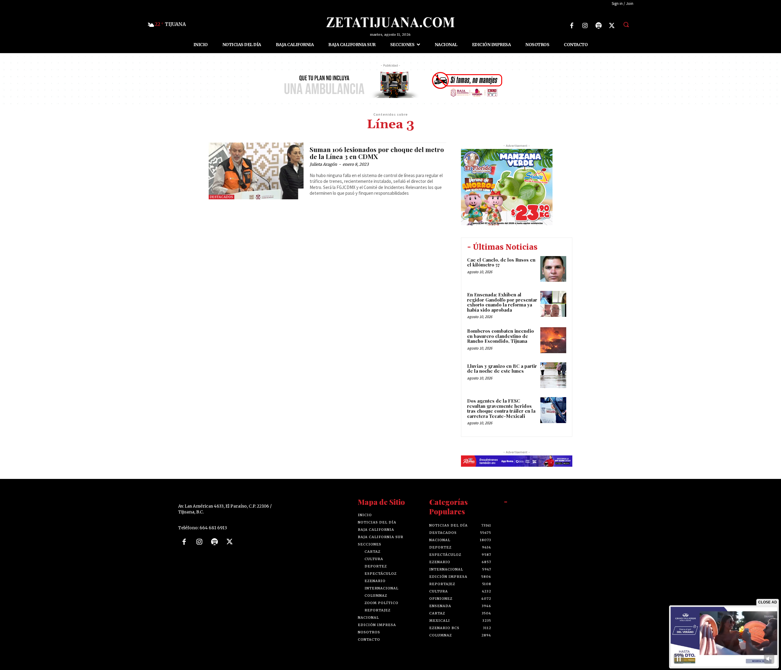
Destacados (221, 197)
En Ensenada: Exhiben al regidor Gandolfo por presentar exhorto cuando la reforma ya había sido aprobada (502, 302)
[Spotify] (598, 25)
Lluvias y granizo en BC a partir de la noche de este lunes (502, 368)
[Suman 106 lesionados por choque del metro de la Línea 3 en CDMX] (256, 171)
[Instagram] (585, 25)
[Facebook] (572, 25)
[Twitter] (612, 25)
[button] (626, 24)
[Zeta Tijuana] (390, 22)
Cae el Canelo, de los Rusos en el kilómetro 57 (501, 262)
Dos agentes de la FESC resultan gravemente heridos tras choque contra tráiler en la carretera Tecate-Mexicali (501, 408)
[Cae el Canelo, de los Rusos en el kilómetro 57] (553, 269)
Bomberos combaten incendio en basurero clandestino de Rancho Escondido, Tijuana (500, 336)
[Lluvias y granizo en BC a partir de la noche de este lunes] (553, 375)
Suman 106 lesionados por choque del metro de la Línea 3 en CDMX (377, 153)
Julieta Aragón (323, 164)
